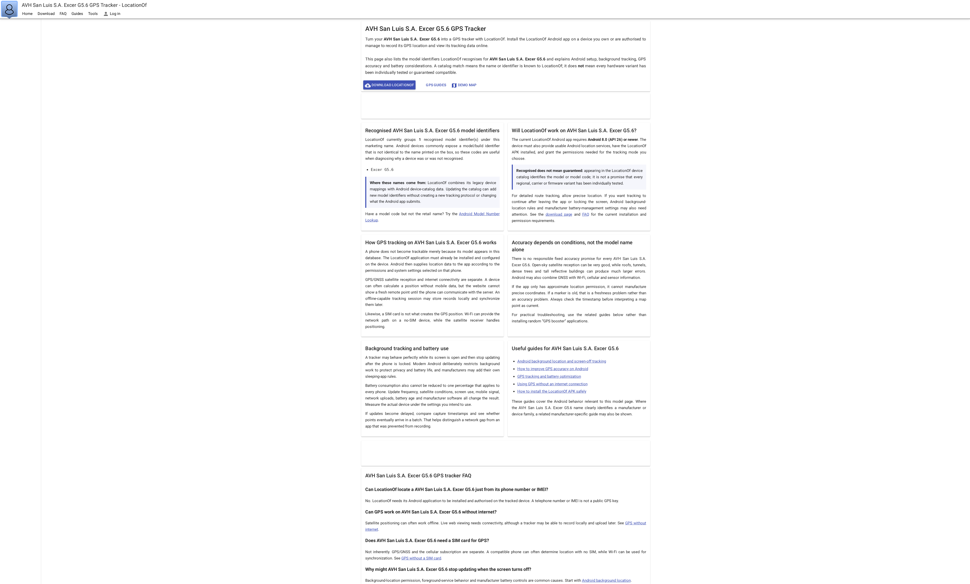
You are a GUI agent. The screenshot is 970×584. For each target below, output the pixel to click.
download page (559, 214)
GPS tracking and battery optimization (549, 376)
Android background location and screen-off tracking (561, 361)
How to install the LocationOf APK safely (551, 391)
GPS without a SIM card (421, 558)
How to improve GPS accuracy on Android (552, 369)
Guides (77, 13)
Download (46, 13)
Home (27, 13)
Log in (114, 13)
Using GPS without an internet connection (552, 384)
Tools (93, 13)
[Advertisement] (20, 95)
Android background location (606, 580)
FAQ (63, 13)
